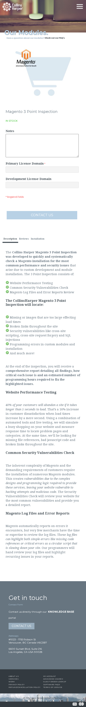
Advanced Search (53, 679)
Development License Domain (28, 179)
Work (12, 682)
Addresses (13, 636)
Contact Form (16, 604)
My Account (49, 676)
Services (14, 679)
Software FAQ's (51, 684)
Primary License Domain (25, 163)
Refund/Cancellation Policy (24, 687)
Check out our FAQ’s (55, 38)
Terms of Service (52, 687)
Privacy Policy (16, 684)
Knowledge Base (61, 612)
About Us (14, 676)
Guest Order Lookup (54, 682)
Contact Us (21, 626)
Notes (10, 131)
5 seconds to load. (34, 409)
